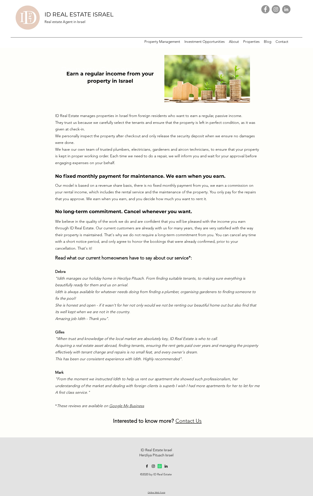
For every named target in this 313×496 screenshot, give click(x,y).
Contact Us (188, 421)
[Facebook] (265, 9)
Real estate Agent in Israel (65, 22)
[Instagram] (276, 9)
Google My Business (126, 405)
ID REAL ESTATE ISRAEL (79, 14)
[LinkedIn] (286, 9)
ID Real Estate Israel (156, 450)
